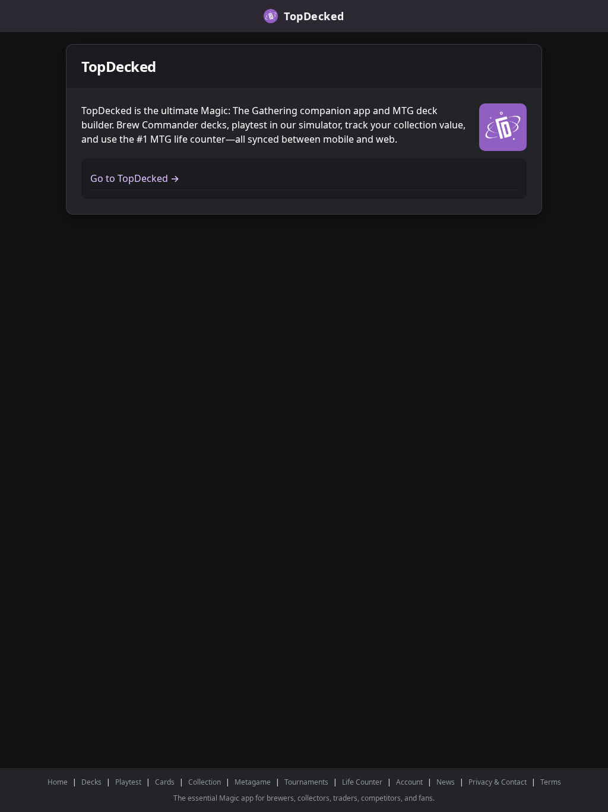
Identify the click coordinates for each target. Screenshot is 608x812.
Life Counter (362, 782)
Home (58, 782)
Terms (550, 782)
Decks (91, 782)
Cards (165, 782)
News (445, 782)
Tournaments (306, 782)
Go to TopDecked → (134, 178)
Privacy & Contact (497, 782)
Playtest (128, 782)
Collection (204, 782)
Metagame (253, 782)
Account (409, 782)
